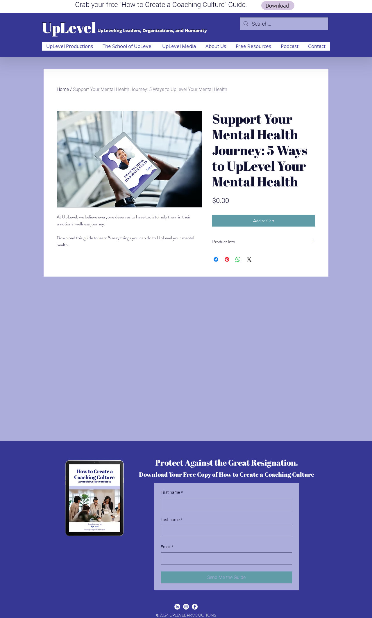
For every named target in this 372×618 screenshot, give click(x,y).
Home (63, 89)
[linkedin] (177, 607)
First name (172, 492)
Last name (172, 519)
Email (167, 546)
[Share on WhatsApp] (238, 259)
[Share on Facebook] (215, 259)
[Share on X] (249, 259)
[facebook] (195, 607)
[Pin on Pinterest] (226, 259)
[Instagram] (186, 607)
